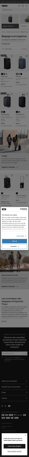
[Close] (25, 435)
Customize (14, 246)
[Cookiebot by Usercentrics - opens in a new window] (20, 209)
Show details (20, 236)
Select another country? (14, 451)
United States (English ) (14, 446)
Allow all (14, 241)
